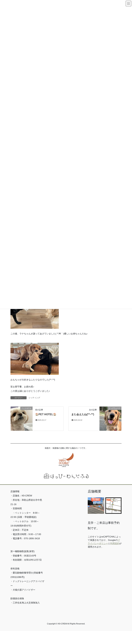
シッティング (34, 398)
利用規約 (114, 543)
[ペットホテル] (22, 418)
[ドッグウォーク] (110, 418)
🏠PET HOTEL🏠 (45, 414)
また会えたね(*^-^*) (82, 414)
